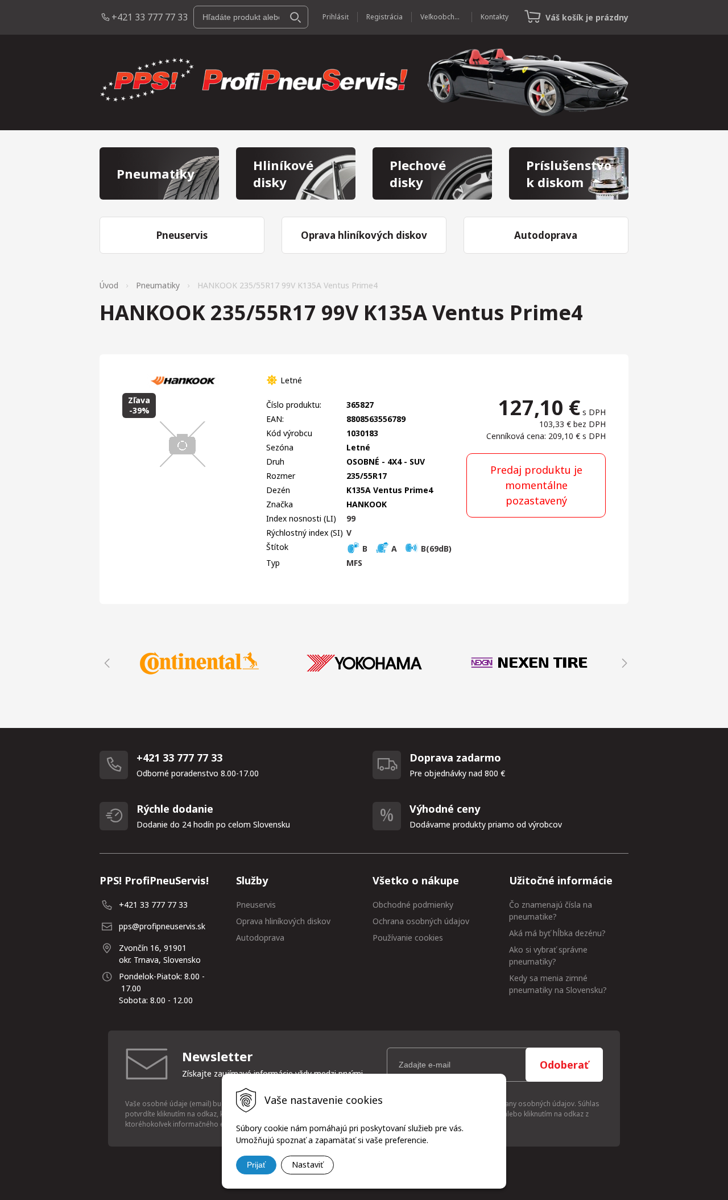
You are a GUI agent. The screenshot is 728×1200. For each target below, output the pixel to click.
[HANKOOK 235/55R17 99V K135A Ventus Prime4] (182, 444)
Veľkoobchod (441, 17)
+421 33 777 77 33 (149, 17)
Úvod (109, 285)
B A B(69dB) (406, 548)
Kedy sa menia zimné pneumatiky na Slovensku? (558, 984)
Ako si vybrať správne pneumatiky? (548, 955)
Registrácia (384, 17)
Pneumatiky (158, 285)
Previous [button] (105, 663)
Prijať (256, 1164)
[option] (199, 663)
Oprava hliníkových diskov (283, 921)
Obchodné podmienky (413, 904)
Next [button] (622, 663)
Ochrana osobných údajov (421, 921)
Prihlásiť (335, 17)
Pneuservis (256, 904)
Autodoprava (260, 937)
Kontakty (494, 17)
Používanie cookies (408, 937)
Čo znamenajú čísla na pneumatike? (550, 910)
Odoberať (564, 1064)
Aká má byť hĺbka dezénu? (557, 933)
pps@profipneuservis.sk (162, 926)
